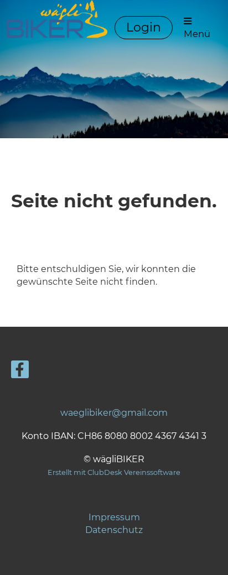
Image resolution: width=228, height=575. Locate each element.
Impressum (114, 517)
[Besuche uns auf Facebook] (20, 372)
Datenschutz (114, 530)
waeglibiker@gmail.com (114, 412)
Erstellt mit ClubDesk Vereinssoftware (114, 472)
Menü (197, 33)
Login (143, 27)
